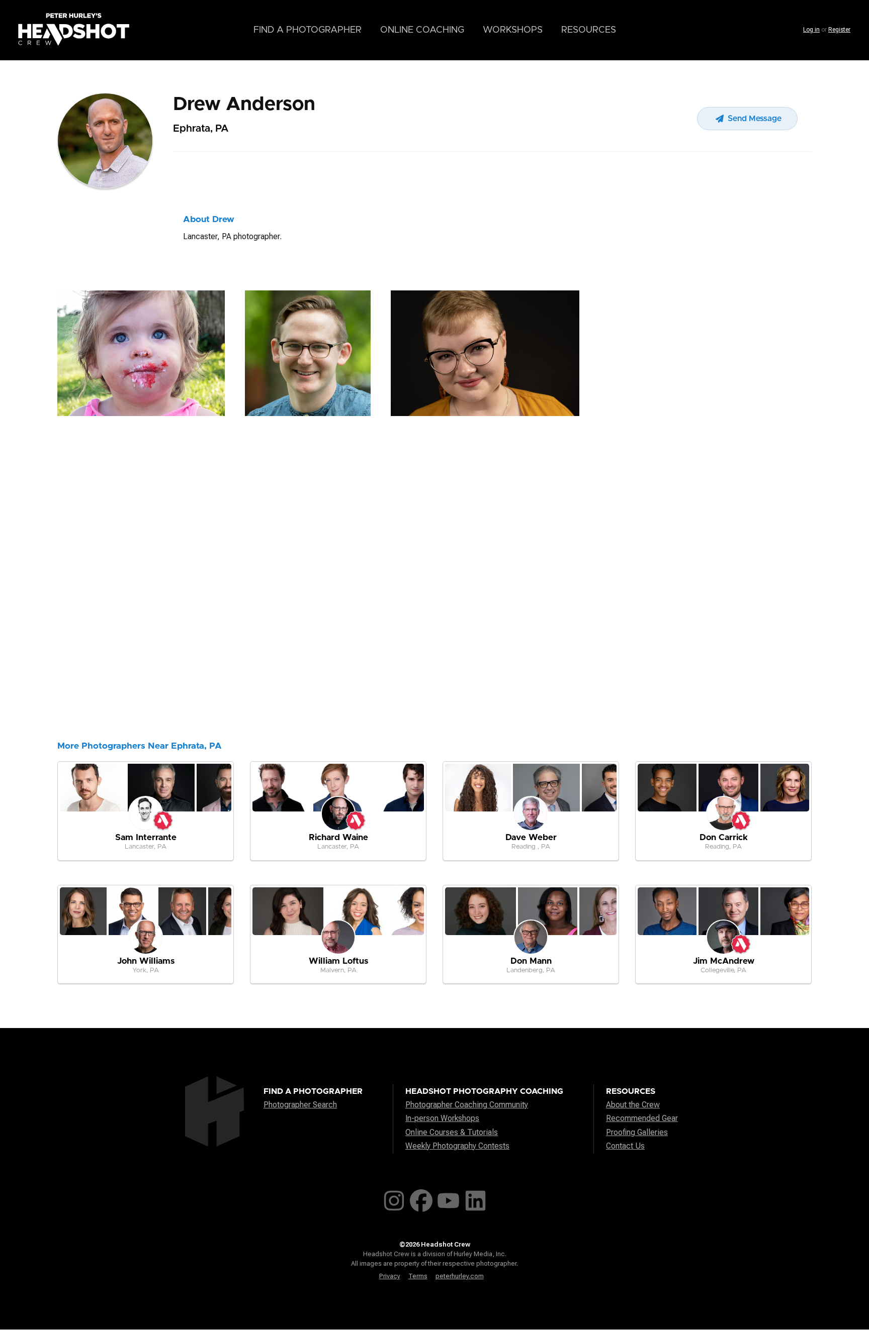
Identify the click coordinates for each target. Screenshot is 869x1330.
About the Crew (633, 1104)
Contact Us (625, 1146)
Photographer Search (300, 1104)
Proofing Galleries (637, 1132)
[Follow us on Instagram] (394, 1198)
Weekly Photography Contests (457, 1146)
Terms (417, 1276)
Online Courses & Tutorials (451, 1132)
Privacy (389, 1276)
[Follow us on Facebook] (421, 1198)
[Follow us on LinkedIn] (475, 1198)
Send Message (753, 119)
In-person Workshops (442, 1118)
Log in (811, 29)
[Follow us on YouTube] (448, 1198)
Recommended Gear (642, 1118)
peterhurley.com (460, 1276)
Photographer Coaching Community (466, 1104)
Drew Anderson (244, 104)
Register (839, 29)
